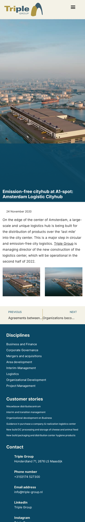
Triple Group (63, 244)
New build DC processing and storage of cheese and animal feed (42, 429)
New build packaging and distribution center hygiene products (40, 435)
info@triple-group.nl (28, 492)
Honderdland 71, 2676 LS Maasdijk (38, 461)
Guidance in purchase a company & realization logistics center (41, 423)
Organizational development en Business (29, 417)
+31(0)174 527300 (27, 477)
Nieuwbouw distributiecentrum (23, 406)
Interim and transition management (25, 412)
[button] (73, 7)
